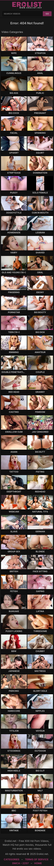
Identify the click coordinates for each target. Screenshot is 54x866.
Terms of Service (36, 859)
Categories (11, 859)
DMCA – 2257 (20, 863)
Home (38, 863)
